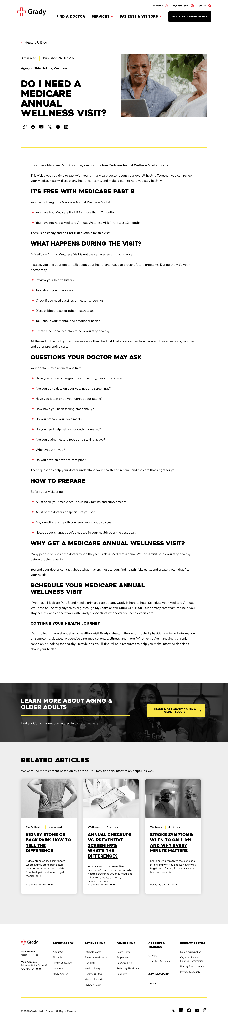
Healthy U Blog (93, 974)
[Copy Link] (24, 127)
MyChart (101, 608)
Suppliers (122, 974)
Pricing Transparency (192, 966)
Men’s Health (34, 827)
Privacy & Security (190, 972)
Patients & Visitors (139, 17)
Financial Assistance (96, 957)
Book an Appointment (189, 16)
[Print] (33, 127)
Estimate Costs (93, 952)
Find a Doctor (70, 16)
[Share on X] (49, 127)
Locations (58, 968)
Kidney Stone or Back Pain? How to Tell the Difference (48, 842)
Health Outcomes (62, 963)
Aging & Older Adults (36, 68)
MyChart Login (93, 985)
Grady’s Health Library (116, 633)
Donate (152, 983)
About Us (58, 952)
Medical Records (94, 979)
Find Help (90, 963)
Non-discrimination (190, 952)
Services (101, 17)
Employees (123, 957)
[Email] (41, 127)
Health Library (92, 968)
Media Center (60, 974)
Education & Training (159, 961)
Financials (58, 957)
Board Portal (124, 952)
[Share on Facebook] (58, 127)
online (49, 608)
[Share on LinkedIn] (66, 127)
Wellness (60, 68)
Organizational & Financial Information (192, 959)
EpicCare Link (124, 963)
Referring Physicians (128, 968)
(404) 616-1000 (30, 955)
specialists (100, 613)
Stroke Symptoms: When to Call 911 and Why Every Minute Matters (171, 842)
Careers (152, 955)
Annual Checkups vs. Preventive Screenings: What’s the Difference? (109, 845)
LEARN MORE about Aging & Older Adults (175, 711)
